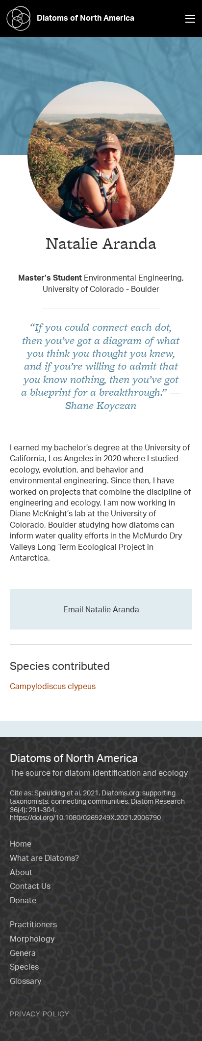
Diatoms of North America (85, 18)
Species (24, 967)
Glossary (25, 981)
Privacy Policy (40, 1013)
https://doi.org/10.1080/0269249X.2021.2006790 (85, 817)
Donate (23, 900)
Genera (23, 953)
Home (20, 844)
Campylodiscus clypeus (53, 686)
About (21, 872)
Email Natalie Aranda (101, 609)
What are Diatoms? (44, 858)
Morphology (32, 939)
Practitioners (33, 924)
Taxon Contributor (101, 259)
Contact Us (30, 886)
